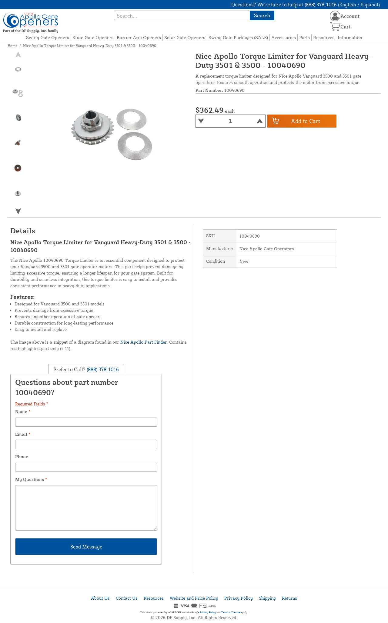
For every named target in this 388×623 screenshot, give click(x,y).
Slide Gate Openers (92, 37)
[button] (18, 211)
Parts (304, 37)
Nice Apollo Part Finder (143, 342)
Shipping (267, 598)
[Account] (335, 16)
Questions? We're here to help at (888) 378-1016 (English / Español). (306, 5)
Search (262, 15)
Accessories (283, 37)
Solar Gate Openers (184, 37)
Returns (289, 598)
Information (350, 37)
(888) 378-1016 (102, 369)
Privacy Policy (238, 598)
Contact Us (127, 598)
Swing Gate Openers (47, 37)
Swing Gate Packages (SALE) (238, 37)
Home (12, 45)
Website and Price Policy (194, 598)
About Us (100, 598)
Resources (323, 37)
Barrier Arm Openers (139, 37)
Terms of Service (230, 612)
